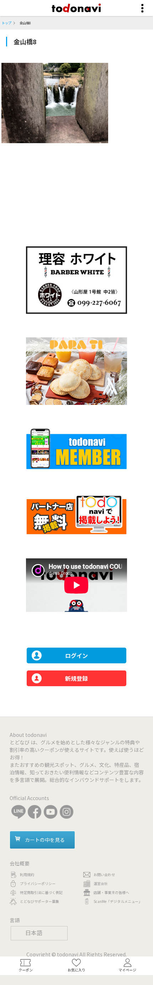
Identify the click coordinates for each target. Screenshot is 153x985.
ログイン (76, 655)
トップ (6, 22)
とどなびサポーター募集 (39, 901)
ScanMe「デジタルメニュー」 (118, 901)
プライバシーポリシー (38, 883)
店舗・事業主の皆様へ (111, 892)
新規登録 (76, 678)
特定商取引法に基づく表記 (41, 892)
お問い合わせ (104, 874)
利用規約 (27, 874)
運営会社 (101, 883)
